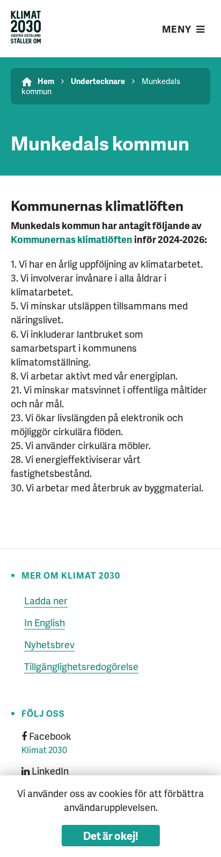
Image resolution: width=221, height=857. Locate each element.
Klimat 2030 (44, 750)
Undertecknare (98, 80)
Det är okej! (110, 835)
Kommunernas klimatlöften (71, 239)
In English (44, 622)
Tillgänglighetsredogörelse (81, 666)
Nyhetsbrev (49, 644)
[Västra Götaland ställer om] (26, 29)
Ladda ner (46, 600)
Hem (46, 80)
